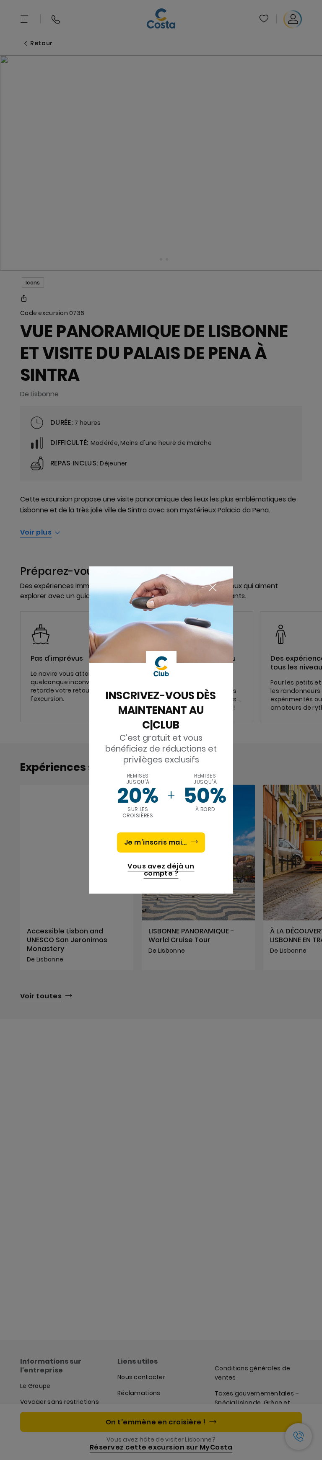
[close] (212, 587)
